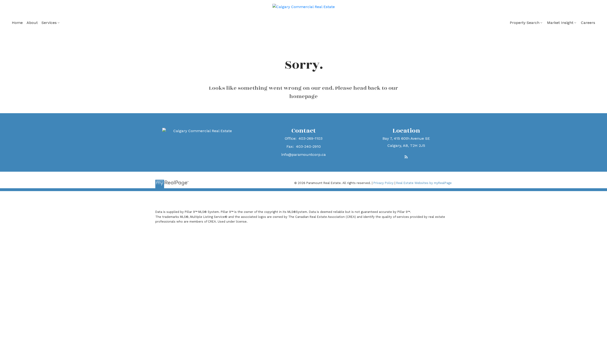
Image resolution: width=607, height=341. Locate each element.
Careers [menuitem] (588, 22)
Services (49, 22)
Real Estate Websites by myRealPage (424, 183)
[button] (406, 156)
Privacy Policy (383, 183)
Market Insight (560, 22)
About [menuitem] (32, 22)
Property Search (524, 22)
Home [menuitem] (17, 22)
